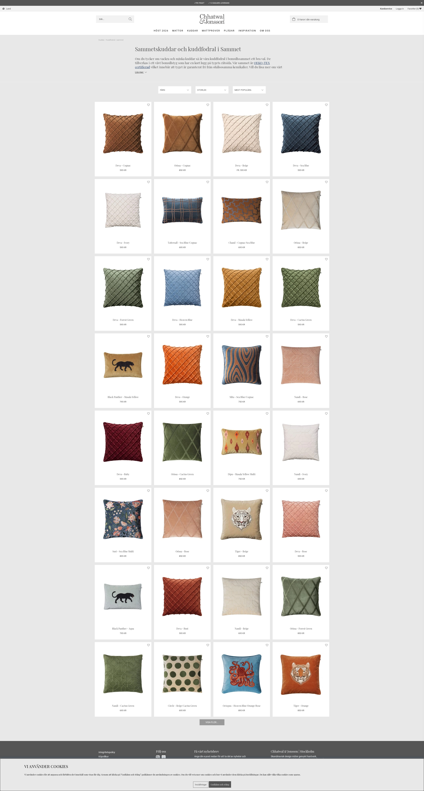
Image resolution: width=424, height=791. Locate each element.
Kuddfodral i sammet (115, 40)
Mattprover (211, 30)
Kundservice (386, 8)
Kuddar (192, 30)
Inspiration (247, 30)
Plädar (229, 30)
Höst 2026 (161, 30)
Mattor (177, 30)
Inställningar (201, 784)
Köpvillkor (104, 756)
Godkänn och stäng (220, 784)
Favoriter (413, 8)
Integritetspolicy (107, 752)
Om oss (265, 30)
